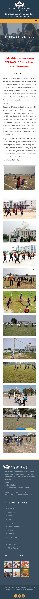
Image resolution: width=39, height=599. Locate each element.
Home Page (12, 508)
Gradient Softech (27, 590)
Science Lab (12, 537)
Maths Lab (12, 541)
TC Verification (13, 548)
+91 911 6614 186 (16, 492)
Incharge (11, 516)
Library (10, 523)
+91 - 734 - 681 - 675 (20, 16)
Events (10, 530)
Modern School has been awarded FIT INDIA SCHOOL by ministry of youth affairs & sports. (19, 62)
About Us (11, 512)
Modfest (11, 534)
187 (25, 492)
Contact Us (12, 544)
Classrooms (12, 519)
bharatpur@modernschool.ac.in (20, 14)
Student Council (14, 526)
